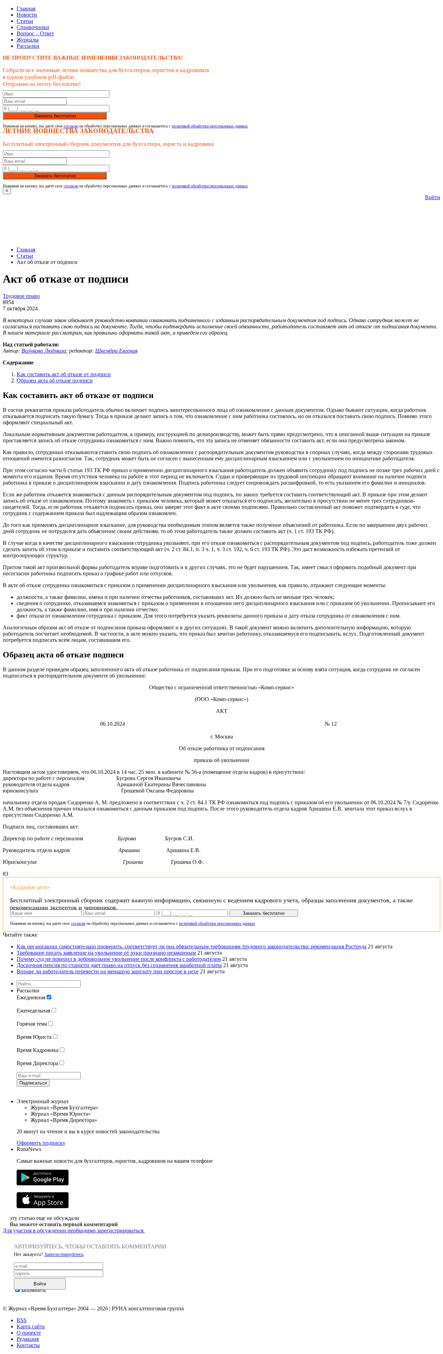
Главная (26, 8)
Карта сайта (31, 1326)
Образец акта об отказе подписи (55, 380)
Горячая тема (32, 1024)
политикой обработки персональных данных (210, 126)
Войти (432, 197)
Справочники (33, 27)
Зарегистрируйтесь (63, 1254)
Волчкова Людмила (43, 351)
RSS (22, 1320)
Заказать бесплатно (55, 115)
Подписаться (33, 1083)
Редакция (28, 1339)
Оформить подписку (41, 1143)
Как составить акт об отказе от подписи (64, 374)
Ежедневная (31, 997)
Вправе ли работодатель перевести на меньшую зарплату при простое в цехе (108, 971)
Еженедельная (33, 1011)
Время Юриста (34, 1037)
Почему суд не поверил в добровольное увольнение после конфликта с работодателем (119, 959)
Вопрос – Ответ (35, 33)
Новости (27, 15)
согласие (71, 126)
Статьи (25, 21)
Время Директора (37, 1063)
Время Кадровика (37, 1050)
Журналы (28, 40)
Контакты (28, 1345)
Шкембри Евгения (116, 351)
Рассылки (28, 46)
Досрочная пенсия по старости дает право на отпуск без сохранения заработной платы (119, 965)
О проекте (29, 1333)
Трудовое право (21, 296)
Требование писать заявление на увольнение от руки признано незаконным (106, 953)
